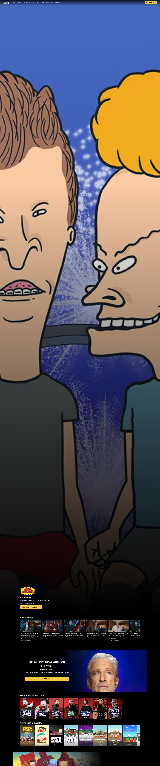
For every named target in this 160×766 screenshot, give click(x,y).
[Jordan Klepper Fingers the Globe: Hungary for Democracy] (71, 708)
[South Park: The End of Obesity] (42, 735)
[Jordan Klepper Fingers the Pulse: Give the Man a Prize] (27, 708)
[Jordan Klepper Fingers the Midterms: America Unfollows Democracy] (86, 708)
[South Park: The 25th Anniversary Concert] (86, 735)
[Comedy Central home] (6, 3)
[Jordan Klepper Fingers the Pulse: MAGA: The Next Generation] (42, 708)
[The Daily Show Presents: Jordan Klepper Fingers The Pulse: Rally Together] (115, 708)
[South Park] (27, 735)
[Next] (137, 632)
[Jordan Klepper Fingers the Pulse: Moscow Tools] (100, 708)
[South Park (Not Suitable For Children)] (56, 735)
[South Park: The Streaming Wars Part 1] (100, 735)
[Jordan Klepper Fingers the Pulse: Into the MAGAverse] (56, 708)
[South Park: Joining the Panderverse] (71, 735)
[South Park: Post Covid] (130, 735)
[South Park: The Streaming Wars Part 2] (115, 735)
